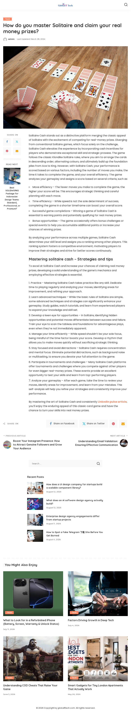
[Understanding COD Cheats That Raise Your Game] (33, 658)
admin (11, 39)
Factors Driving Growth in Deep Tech (91, 620)
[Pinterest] (7, 151)
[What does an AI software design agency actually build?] (35, 504)
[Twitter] (17, 142)
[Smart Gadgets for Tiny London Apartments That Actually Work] (98, 658)
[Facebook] (7, 142)
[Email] (17, 151)
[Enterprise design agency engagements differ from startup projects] (35, 520)
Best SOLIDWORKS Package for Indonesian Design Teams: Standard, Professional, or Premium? (12, 198)
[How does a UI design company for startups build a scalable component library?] (35, 488)
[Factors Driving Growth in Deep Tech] (98, 593)
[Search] (126, 5)
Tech (7, 19)
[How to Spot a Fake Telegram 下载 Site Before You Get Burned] (35, 536)
